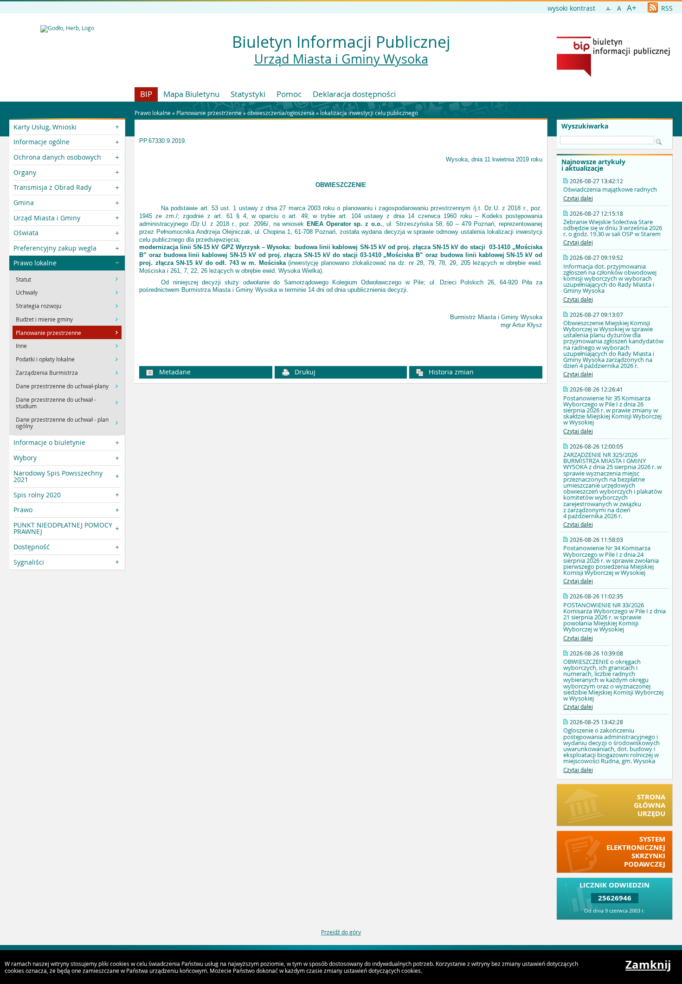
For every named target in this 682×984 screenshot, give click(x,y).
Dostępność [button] (31, 546)
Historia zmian (450, 371)
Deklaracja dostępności (354, 94)
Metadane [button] (174, 371)
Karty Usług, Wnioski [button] (45, 126)
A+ (632, 7)
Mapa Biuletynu (191, 94)
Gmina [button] (23, 202)
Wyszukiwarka (584, 126)
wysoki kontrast (571, 8)
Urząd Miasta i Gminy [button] (46, 217)
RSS (666, 8)
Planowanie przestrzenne (209, 112)
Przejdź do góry (341, 932)
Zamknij (648, 964)
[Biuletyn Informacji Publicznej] (613, 74)
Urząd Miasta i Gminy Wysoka (341, 59)
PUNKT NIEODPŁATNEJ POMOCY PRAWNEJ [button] (62, 528)
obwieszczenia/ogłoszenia (281, 112)
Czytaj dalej (578, 198)
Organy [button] (24, 172)
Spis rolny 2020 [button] (37, 494)
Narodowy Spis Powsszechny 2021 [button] (58, 476)
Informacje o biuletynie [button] (49, 442)
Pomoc (289, 94)
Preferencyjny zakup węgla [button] (55, 248)
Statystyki (248, 94)
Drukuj (304, 371)
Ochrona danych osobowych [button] (57, 157)
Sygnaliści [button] (28, 562)
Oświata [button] (26, 232)
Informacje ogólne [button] (41, 141)
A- (608, 8)
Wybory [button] (25, 457)
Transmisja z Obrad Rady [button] (52, 187)
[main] (340, 244)
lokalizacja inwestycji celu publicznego (369, 112)
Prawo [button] (22, 509)
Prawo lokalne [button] (35, 262)
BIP (146, 94)
